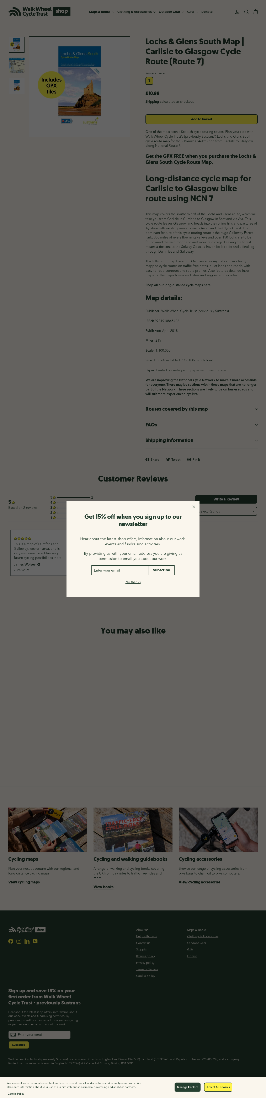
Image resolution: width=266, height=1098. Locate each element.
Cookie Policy (16, 1093)
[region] (133, 1087)
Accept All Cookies (218, 1087)
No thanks (133, 582)
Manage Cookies (187, 1087)
